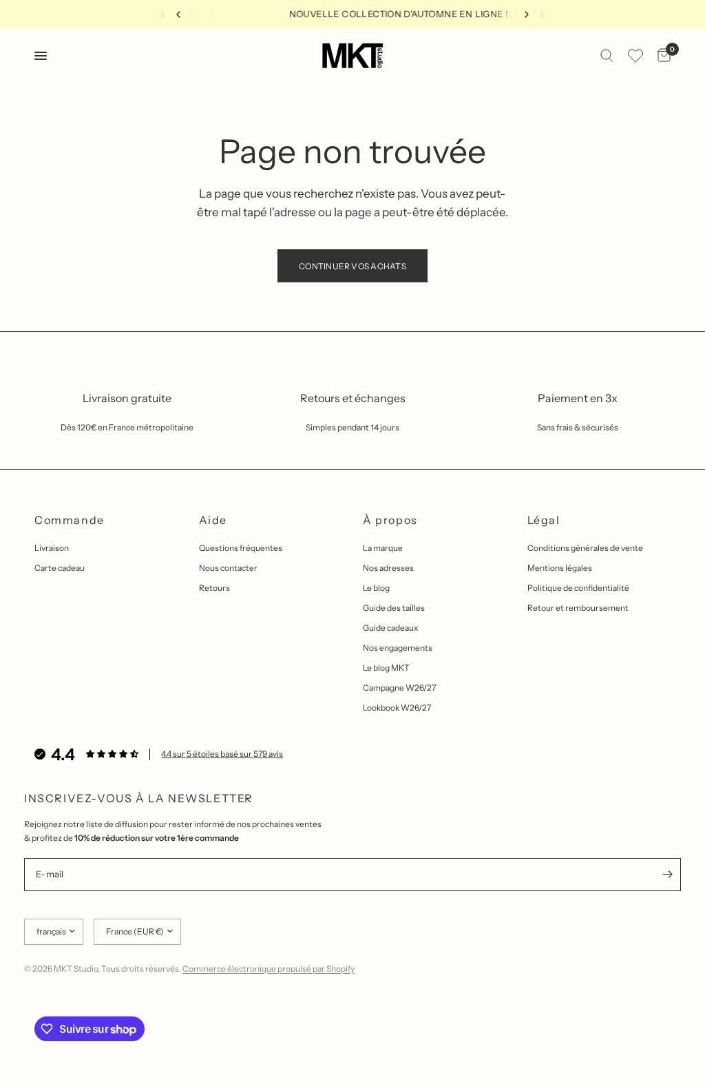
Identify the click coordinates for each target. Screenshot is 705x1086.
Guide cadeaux (391, 628)
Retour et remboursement (578, 608)
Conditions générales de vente (585, 548)
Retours (214, 588)
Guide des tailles (394, 608)
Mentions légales (559, 568)
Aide (213, 519)
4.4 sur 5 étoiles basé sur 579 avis (222, 754)
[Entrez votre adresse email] (667, 874)
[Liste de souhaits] (635, 55)
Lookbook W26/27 (397, 707)
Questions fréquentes (240, 548)
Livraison (51, 548)
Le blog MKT (386, 667)
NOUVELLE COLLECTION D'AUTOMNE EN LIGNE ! (358, 13)
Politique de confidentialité (578, 588)
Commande (69, 519)
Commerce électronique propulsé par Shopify (268, 968)
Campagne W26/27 (399, 687)
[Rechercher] (606, 55)
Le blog (376, 588)
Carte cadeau (59, 568)
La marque (383, 548)
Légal (543, 519)
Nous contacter (228, 568)
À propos (390, 519)
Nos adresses (388, 568)
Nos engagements (397, 648)
